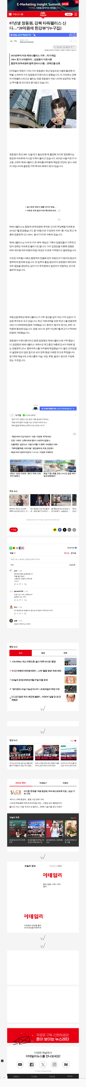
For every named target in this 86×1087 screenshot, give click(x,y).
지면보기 (16, 1076)
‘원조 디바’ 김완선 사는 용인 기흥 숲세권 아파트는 (29, 419)
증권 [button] (43, 653)
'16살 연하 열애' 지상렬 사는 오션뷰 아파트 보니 (28, 422)
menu (75, 14)
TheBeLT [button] (43, 783)
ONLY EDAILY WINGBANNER (43, 14)
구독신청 (52, 1076)
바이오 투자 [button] (21, 783)
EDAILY (10, 14)
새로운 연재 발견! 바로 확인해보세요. (42, 210)
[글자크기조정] (71, 41)
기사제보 (34, 1076)
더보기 (72, 741)
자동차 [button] (65, 783)
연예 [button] (65, 653)
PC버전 (69, 1076)
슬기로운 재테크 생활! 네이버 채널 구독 (42, 207)
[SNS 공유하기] (75, 41)
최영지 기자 (24, 40)
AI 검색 (68, 14)
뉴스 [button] (20, 653)
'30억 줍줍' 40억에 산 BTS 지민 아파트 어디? (26, 425)
